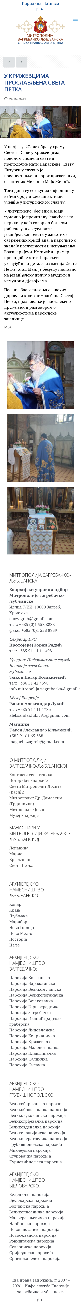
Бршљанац (19, 859)
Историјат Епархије (28, 780)
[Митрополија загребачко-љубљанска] (40, 30)
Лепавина (18, 848)
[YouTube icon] (42, 9)
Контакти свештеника (30, 774)
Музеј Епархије (24, 815)
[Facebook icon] (37, 9)
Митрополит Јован (27, 809)
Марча (15, 854)
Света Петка (21, 865)
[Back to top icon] (72, 1306)
